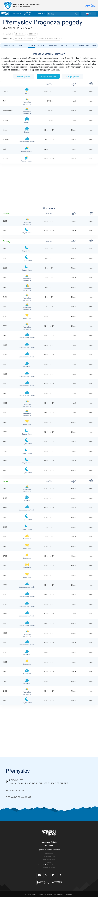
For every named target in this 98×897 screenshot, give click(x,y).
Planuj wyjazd (27, 13)
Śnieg (21, 45)
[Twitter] (46, 875)
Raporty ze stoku (58, 45)
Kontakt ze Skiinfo (49, 842)
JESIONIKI (9, 27)
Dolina (23, 76)
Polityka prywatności (49, 856)
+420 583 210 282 (15, 790)
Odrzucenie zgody (49, 868)
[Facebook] (60, 875)
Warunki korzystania (49, 859)
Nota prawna (49, 853)
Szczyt (72, 76)
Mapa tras (84, 45)
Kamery (42, 45)
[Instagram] (53, 875)
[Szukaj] (76, 14)
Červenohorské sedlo (49, 39)
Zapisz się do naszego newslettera (49, 850)
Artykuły (40, 13)
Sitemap (49, 862)
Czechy (32, 34)
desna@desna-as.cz (18, 797)
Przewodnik (10, 45)
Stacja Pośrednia (48, 76)
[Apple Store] (57, 882)
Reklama (49, 845)
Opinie (73, 45)
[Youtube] (39, 875)
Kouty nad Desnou (24, 39)
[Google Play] (43, 882)
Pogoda (17, 13)
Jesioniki (19, 34)
